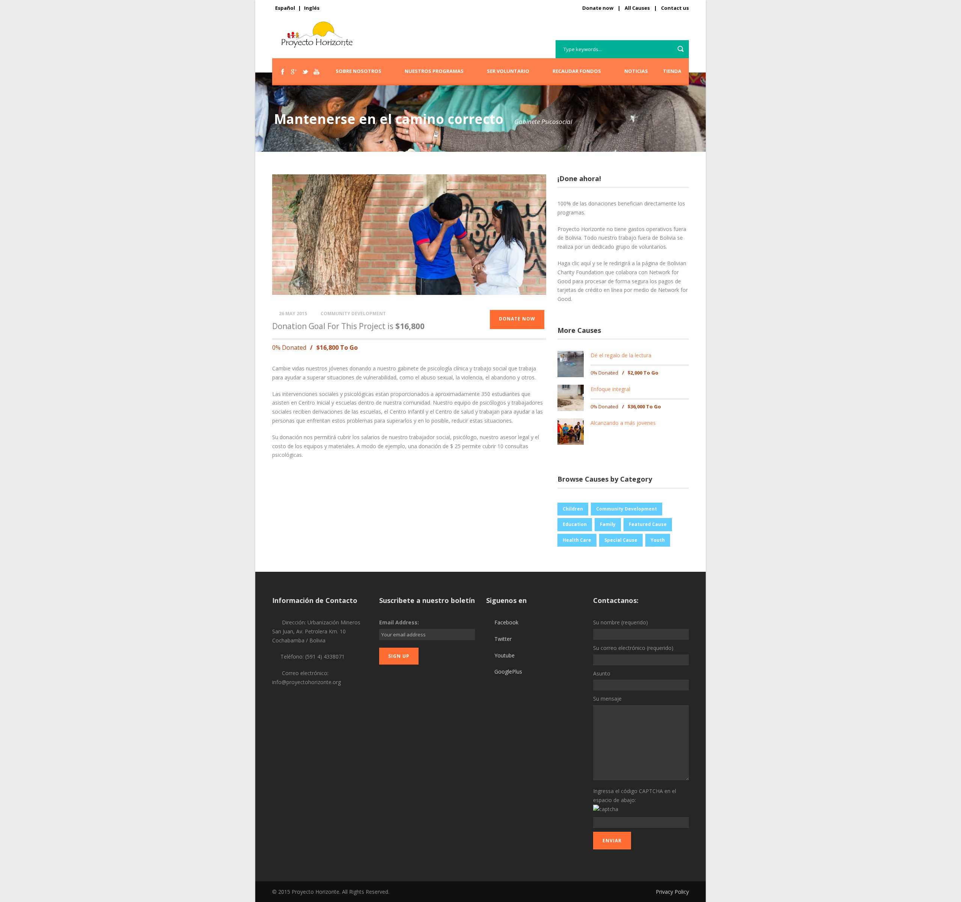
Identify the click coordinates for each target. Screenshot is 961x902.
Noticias (636, 71)
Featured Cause (648, 524)
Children (573, 509)
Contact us (675, 8)
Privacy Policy (672, 891)
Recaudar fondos (577, 71)
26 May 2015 (293, 313)
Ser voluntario (508, 71)
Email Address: (399, 622)
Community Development (353, 313)
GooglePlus (508, 671)
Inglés (311, 8)
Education (575, 524)
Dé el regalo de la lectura (620, 355)
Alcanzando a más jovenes (623, 422)
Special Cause (620, 540)
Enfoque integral (610, 389)
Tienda (672, 71)
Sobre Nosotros (358, 71)
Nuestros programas (434, 71)
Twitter (503, 638)
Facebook (506, 622)
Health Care (577, 540)
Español (285, 8)
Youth (658, 540)
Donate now (597, 8)
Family (608, 524)
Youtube (504, 655)
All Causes (637, 8)
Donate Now (517, 319)
